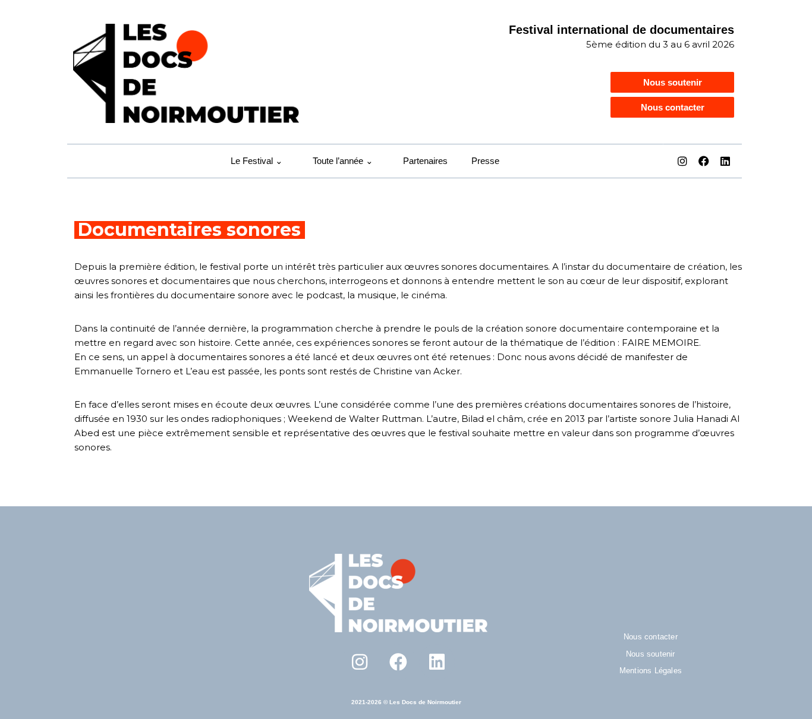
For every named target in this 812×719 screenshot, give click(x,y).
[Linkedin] (725, 161)
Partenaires (425, 161)
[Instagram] (682, 161)
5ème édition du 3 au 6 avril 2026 (660, 44)
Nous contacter (651, 636)
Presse (485, 161)
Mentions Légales (650, 670)
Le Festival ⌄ (257, 161)
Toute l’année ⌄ (343, 161)
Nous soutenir (650, 653)
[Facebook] (704, 161)
